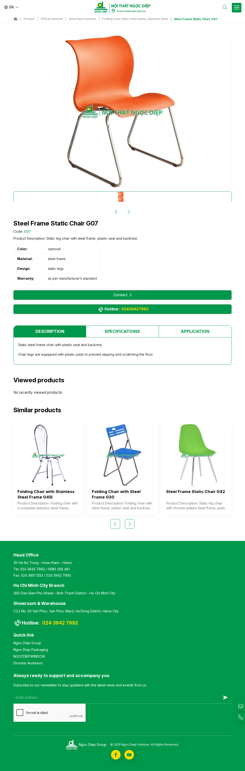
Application (195, 331)
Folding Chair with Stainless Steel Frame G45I (46, 494)
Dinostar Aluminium (28, 663)
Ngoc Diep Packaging (30, 650)
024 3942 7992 (32, 569)
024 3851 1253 (32, 575)
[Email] (240, 706)
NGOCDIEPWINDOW (29, 656)
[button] (116, 212)
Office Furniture (52, 19)
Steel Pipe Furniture (82, 19)
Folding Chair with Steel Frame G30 (116, 494)
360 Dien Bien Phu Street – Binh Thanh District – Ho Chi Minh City (64, 593)
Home (15, 19)
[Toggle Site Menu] (236, 7)
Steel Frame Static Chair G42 (195, 491)
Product (29, 19)
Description (49, 331)
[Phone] (240, 717)
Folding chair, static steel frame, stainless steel (135, 19)
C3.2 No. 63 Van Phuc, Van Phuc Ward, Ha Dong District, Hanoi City (66, 611)
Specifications (122, 331)
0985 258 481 (59, 569)
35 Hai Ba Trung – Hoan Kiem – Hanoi (42, 563)
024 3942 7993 (58, 575)
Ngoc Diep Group (27, 643)
